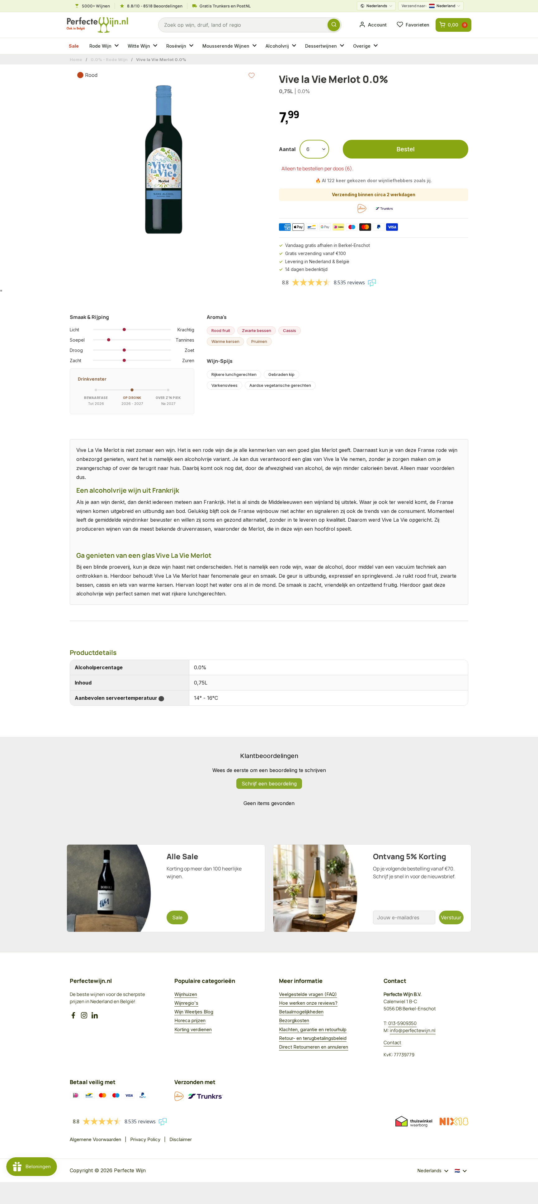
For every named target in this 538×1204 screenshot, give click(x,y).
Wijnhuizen (185, 994)
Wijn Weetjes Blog (193, 1012)
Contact (392, 1042)
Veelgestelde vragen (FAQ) (308, 994)
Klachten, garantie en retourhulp (313, 1029)
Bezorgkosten (294, 1020)
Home (76, 59)
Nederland (428, 5)
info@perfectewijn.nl (413, 1030)
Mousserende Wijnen (225, 46)
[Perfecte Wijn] (97, 25)
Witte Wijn (139, 46)
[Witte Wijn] (156, 46)
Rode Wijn (100, 46)
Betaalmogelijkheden (301, 1012)
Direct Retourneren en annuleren (313, 1047)
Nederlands (376, 5)
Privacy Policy (145, 1139)
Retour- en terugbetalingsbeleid (313, 1038)
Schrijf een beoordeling (269, 783)
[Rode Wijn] (117, 46)
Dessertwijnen (321, 46)
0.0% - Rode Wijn (109, 59)
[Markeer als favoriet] (251, 75)
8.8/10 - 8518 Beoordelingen (154, 6)
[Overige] (376, 46)
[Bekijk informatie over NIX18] (454, 1121)
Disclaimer (180, 1139)
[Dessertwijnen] (343, 46)
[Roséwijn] (192, 46)
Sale (74, 46)
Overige (361, 46)
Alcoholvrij (277, 46)
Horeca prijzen (189, 1020)
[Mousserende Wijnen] (255, 46)
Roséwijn (176, 46)
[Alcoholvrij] (295, 46)
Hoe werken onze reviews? (308, 1003)
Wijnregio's (186, 1003)
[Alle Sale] (166, 888)
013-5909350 (402, 1023)
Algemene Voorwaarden (95, 1139)
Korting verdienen (193, 1029)
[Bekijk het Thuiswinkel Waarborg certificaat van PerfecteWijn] (413, 1121)
